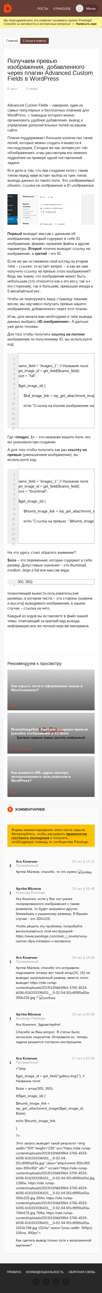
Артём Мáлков (28, 889)
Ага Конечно (26, 861)
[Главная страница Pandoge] (8, 8)
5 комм (32, 89)
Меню (91, 8)
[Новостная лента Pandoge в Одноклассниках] (46, 1282)
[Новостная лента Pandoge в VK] (36, 1282)
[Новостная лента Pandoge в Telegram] (66, 1282)
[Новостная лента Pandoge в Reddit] (56, 1282)
